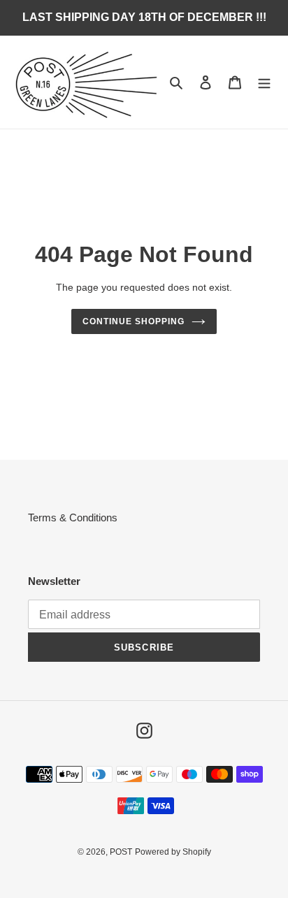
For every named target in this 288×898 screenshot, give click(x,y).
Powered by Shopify (173, 852)
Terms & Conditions (72, 517)
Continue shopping (133, 321)
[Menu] (264, 82)
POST (121, 852)
